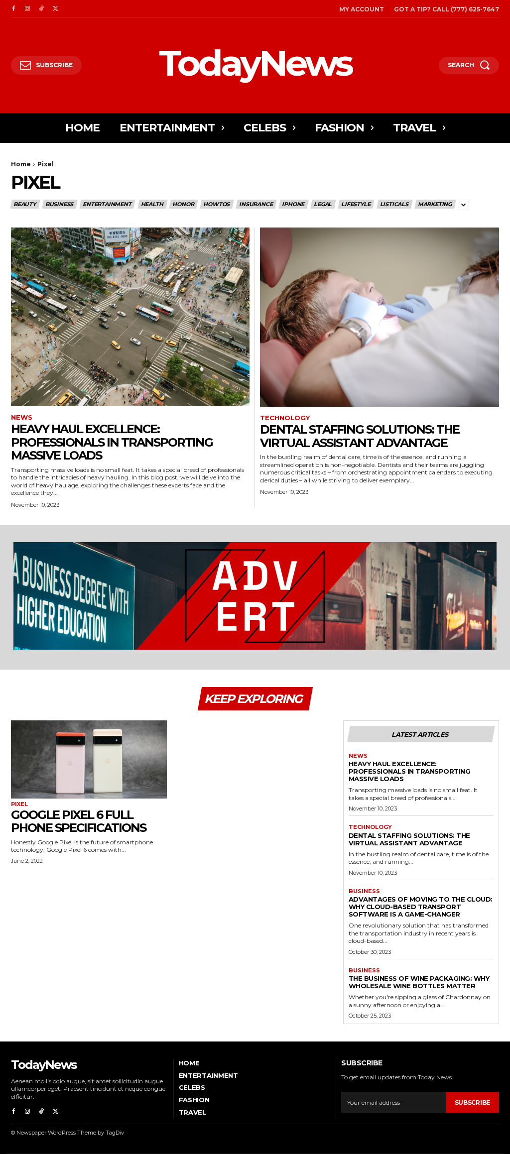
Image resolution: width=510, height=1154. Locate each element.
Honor (183, 204)
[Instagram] (27, 8)
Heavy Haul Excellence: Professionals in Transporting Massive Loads (112, 442)
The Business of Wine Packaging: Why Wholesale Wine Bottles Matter (419, 982)
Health (152, 204)
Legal (323, 204)
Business (59, 204)
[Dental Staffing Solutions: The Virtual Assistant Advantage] (379, 317)
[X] (55, 8)
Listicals (394, 204)
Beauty (24, 204)
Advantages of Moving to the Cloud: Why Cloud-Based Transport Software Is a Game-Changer (421, 906)
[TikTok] (41, 8)
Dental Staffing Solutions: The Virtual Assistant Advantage (359, 436)
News (21, 417)
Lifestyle (355, 204)
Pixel (19, 804)
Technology (285, 418)
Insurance (255, 204)
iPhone (293, 204)
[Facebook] (13, 8)
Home (21, 164)
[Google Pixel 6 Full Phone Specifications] (89, 759)
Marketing (435, 204)
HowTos (216, 204)
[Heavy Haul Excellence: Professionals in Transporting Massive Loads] (130, 317)
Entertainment (107, 204)
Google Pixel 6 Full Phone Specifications (78, 821)
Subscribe (472, 1102)
